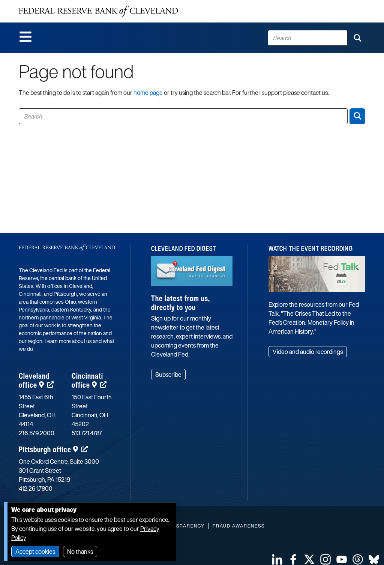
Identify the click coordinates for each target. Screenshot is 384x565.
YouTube (341, 559)
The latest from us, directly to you (180, 303)
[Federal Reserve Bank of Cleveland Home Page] (98, 11)
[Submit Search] (357, 38)
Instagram (325, 559)
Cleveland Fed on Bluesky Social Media (374, 559)
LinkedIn (277, 559)
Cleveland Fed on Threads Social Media (357, 559)
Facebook (293, 559)
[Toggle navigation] (25, 36)
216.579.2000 (36, 433)
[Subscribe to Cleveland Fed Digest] (191, 274)
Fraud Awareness (239, 526)
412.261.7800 (35, 488)
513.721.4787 (87, 433)
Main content (36, 4)
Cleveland (34, 380)
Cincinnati (87, 380)
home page (148, 92)
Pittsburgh (45, 449)
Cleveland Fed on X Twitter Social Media (309, 559)
